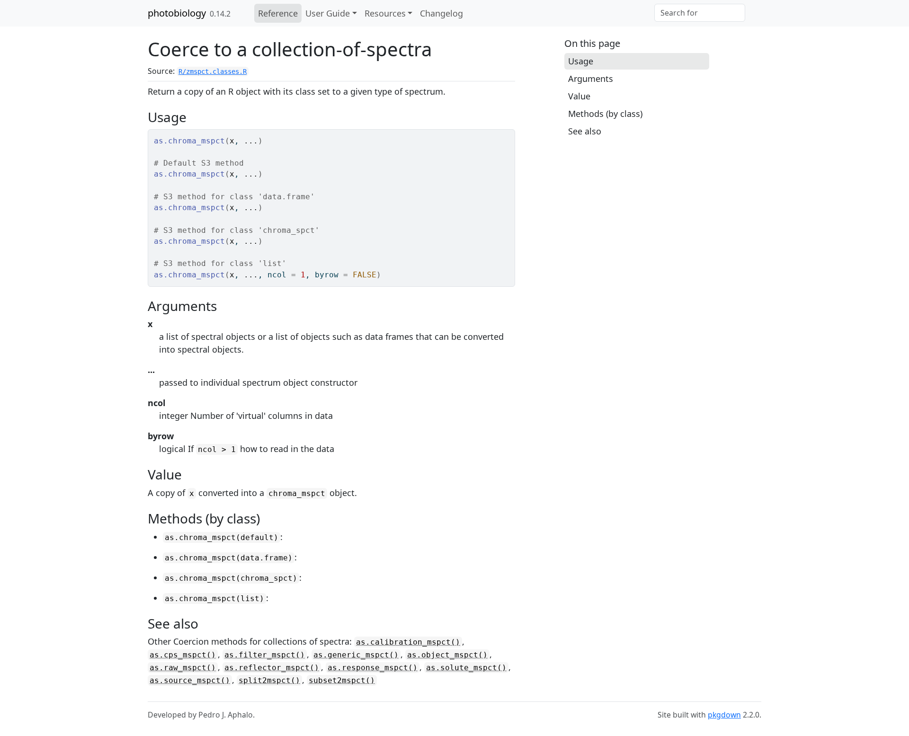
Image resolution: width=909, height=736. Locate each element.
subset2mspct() (342, 680)
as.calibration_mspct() (408, 642)
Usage (580, 61)
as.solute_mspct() (466, 667)
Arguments (590, 78)
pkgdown (724, 714)
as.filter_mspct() (264, 654)
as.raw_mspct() (183, 667)
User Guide (327, 13)
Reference (278, 13)
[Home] (246, 13)
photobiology (177, 13)
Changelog (441, 13)
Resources (385, 13)
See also (584, 131)
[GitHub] (753, 13)
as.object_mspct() (447, 654)
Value (579, 96)
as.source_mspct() (190, 680)
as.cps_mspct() (183, 654)
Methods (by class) (605, 113)
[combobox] (699, 13)
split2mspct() (269, 680)
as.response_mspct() (373, 667)
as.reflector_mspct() (271, 667)
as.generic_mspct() (356, 654)
